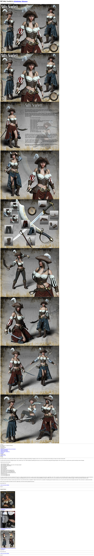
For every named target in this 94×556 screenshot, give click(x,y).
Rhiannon (25, 1)
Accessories (2, 452)
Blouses (6, 449)
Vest (9, 451)
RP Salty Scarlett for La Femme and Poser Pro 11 (8, 548)
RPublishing (17, 1)
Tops (4, 449)
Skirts (7, 450)
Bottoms (4, 450)
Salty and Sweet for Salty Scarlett (5, 528)
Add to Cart (2, 553)
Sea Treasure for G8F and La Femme (6, 508)
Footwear (1, 453)
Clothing (1, 449)
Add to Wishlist (6, 553)
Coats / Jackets (5, 451)
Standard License (3, 455)
